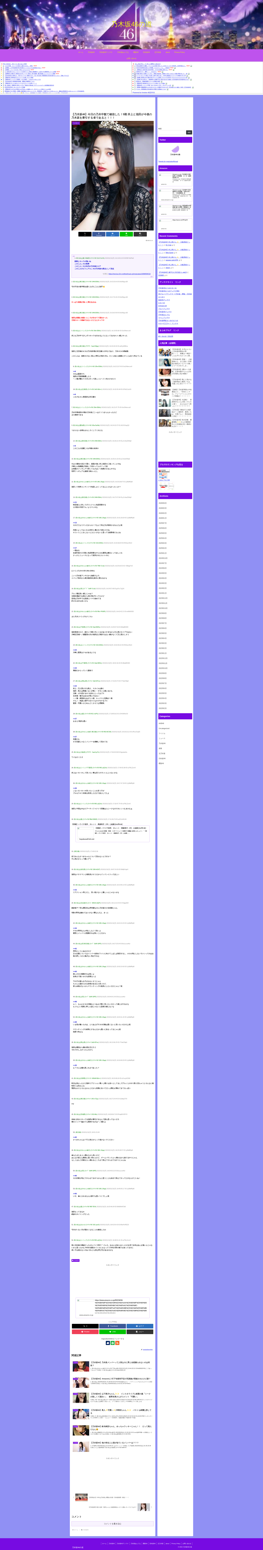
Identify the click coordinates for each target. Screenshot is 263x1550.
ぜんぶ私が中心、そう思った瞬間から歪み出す (148, 64)
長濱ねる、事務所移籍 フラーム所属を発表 (148, 81)
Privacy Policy (175, 1543)
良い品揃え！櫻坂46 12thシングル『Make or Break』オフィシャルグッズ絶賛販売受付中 (29, 85)
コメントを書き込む (112, 1524)
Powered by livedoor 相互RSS (144, 92)
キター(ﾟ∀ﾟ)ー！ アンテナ (168, 323)
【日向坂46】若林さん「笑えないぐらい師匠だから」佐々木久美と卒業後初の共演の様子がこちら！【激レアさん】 (37, 75)
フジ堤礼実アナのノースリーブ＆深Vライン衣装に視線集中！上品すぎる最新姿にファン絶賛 (30, 71)
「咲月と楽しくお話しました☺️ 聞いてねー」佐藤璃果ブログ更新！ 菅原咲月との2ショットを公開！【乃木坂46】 (36, 93)
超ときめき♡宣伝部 (165, 336)
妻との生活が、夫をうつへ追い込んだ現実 (15, 64)
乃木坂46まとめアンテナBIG (168, 291)
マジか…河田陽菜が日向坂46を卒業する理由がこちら (151, 89)
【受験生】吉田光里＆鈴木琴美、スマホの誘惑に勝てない (152, 69)
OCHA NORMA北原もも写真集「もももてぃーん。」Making (153, 68)
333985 (161, 275)
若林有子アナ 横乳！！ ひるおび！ (146, 71)
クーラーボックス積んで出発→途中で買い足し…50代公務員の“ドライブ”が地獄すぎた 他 (161, 75)
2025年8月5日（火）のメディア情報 (15, 87)
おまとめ (161, 303)
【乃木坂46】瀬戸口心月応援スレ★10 (172, 272)
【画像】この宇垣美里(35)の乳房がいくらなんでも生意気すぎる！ (23, 68)
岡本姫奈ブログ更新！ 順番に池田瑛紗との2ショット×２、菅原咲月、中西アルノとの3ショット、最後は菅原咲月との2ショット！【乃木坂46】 (45, 91)
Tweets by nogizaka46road (168, 161)
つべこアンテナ (164, 317)
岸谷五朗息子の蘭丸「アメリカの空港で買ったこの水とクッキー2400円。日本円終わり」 (161, 66)
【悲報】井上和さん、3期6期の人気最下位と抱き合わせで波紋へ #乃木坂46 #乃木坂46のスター (162, 79)
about (167, 1543)
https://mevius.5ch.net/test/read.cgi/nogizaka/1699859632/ (129, 274)
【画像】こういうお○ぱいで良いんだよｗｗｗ (17, 69)
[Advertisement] (113, 105)
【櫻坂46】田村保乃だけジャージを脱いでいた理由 (19, 77)
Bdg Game (170, 253)
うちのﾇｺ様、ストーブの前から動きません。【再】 (19, 66)
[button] (140, 234)
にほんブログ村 (164, 480)
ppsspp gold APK (172, 260)
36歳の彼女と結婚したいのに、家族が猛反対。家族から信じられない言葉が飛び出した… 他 (161, 73)
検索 (160, 129)
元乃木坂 (160, 1543)
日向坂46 (153, 1543)
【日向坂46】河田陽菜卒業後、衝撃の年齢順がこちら (20, 81)
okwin (168, 268)
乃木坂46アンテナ (165, 312)
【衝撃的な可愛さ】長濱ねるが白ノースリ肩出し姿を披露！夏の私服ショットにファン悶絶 (30, 73)
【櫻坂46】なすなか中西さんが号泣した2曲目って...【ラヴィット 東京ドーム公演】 (28, 89)
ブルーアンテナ (164, 309)
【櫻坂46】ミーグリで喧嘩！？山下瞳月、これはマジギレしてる (23, 79)
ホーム (104, 1543)
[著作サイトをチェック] (108, 1343)
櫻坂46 (145, 1543)
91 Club (168, 245)
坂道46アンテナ (164, 300)
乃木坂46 (76, 1260)
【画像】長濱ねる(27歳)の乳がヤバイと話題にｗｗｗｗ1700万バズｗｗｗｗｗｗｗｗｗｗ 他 (161, 77)
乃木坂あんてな (164, 315)
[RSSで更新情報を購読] (117, 1343)
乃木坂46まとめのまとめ (167, 288)
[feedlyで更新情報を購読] (113, 1343)
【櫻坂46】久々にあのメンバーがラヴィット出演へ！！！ (21, 83)
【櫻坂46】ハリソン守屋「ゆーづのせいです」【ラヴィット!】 (153, 85)
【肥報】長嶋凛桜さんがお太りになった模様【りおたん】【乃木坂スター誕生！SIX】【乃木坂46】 (163, 87)
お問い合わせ (187, 1543)
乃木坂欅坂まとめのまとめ (168, 320)
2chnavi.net (162, 306)
